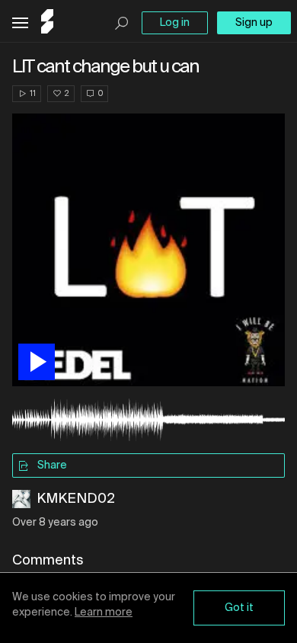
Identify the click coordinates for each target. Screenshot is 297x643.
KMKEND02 (76, 499)
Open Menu (20, 23)
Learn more (104, 612)
